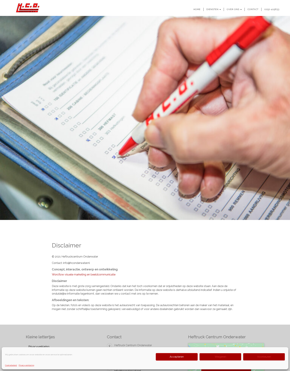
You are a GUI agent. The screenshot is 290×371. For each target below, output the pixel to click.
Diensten (212, 9)
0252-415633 (271, 9)
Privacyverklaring (26, 365)
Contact (253, 9)
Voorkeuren (264, 356)
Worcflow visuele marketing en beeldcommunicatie (83, 274)
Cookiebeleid (11, 365)
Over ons (233, 9)
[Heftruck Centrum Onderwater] (24, 8)
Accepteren (177, 356)
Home (197, 9)
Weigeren (220, 356)
